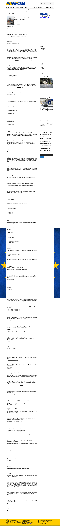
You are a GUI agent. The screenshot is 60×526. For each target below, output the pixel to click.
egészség (42, 134)
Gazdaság (42, 7)
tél (49, 148)
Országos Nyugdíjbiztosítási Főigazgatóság (13, 360)
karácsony (49, 138)
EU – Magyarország (23, 7)
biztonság (44, 132)
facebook (46, 134)
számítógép (41, 148)
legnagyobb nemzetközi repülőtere (13, 142)
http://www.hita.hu (10, 450)
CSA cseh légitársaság (19, 143)
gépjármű (47, 136)
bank (42, 132)
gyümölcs (44, 136)
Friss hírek (15, 7)
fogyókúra (48, 134)
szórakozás (44, 148)
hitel (48, 136)
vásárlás (50, 150)
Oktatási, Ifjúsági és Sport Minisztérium (17, 468)
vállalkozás (45, 150)
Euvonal (8, 9)
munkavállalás (43, 143)
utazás (41, 150)
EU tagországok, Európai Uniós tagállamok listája (17, 9)
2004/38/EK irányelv (17, 60)
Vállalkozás (43, 58)
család (51, 132)
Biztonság (43, 68)
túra (50, 148)
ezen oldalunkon (21, 440)
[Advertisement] (46, 39)
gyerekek (41, 136)
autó (40, 132)
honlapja (33, 457)
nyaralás (47, 143)
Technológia (36, 7)
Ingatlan (42, 55)
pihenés (47, 146)
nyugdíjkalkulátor (45, 145)
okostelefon (49, 145)
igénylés (50, 136)
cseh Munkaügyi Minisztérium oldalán (26, 183)
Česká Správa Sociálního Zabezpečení (11, 348)
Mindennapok (49, 7)
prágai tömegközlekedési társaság (17, 140)
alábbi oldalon (20, 421)
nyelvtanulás (49, 143)
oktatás (41, 146)
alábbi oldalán (21, 385)
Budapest (48, 132)
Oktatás (42, 64)
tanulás (47, 148)
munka (46, 141)
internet (46, 138)
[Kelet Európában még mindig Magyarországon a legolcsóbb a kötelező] (46, 87)
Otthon (30, 7)
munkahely (48, 141)
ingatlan (41, 138)
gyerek (50, 134)
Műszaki (42, 73)
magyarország (42, 141)
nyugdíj (41, 145)
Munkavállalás (43, 49)
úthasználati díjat (19, 92)
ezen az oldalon (19, 87)
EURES (23, 191)
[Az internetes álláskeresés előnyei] (46, 107)
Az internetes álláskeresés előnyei (44, 108)
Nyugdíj (42, 63)
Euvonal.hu (9, 7)
